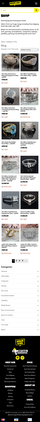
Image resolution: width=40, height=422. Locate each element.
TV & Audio (4, 325)
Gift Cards (4, 291)
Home (3, 41)
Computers (4, 281)
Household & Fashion (7, 295)
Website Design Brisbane (15, 415)
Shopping (10, 387)
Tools (3, 320)
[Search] (36, 10)
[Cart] (36, 3)
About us (30, 385)
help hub (10, 363)
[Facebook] (18, 358)
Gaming (3, 286)
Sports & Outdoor (7, 315)
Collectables (5, 276)
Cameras (4, 271)
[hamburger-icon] (3, 3)
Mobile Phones (5, 305)
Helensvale (26, 117)
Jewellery (9, 41)
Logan (6, 83)
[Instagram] (22, 358)
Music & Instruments (7, 310)
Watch (3, 329)
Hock (30, 363)
